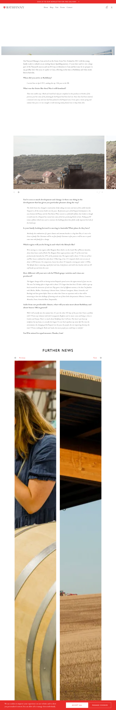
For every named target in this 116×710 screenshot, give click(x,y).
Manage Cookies (100, 705)
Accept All (77, 705)
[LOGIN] (111, 7)
